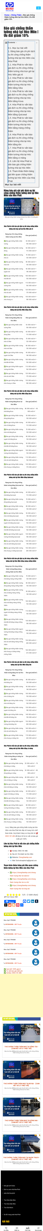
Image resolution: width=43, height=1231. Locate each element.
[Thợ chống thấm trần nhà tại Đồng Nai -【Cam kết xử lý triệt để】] (21, 1107)
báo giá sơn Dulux (9, 1186)
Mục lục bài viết (17, 48)
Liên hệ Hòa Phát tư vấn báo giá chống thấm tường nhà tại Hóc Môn (20, 164)
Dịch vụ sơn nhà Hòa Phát (12, 1189)
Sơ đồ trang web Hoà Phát (12, 1214)
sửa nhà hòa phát (9, 1193)
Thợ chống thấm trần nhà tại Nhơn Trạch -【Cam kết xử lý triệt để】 (21, 1158)
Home (6, 15)
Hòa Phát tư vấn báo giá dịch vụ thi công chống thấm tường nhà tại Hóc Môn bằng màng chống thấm (20, 124)
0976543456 (9, 924)
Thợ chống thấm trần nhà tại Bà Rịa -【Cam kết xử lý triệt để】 (22, 1084)
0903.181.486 (10, 836)
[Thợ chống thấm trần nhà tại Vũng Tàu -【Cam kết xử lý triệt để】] (21, 1033)
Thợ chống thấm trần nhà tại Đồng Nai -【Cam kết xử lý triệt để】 (21, 1121)
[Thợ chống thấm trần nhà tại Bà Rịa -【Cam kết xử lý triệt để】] (21, 1070)
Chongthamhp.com (25, 857)
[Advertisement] (21, 996)
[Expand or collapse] (37, 42)
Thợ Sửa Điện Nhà (10, 1200)
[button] (17, 43)
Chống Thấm (16, 15)
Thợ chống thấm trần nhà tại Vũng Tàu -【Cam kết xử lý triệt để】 (21, 1047)
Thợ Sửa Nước (8, 1207)
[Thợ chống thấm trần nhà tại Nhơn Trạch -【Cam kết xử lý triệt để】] (21, 1144)
